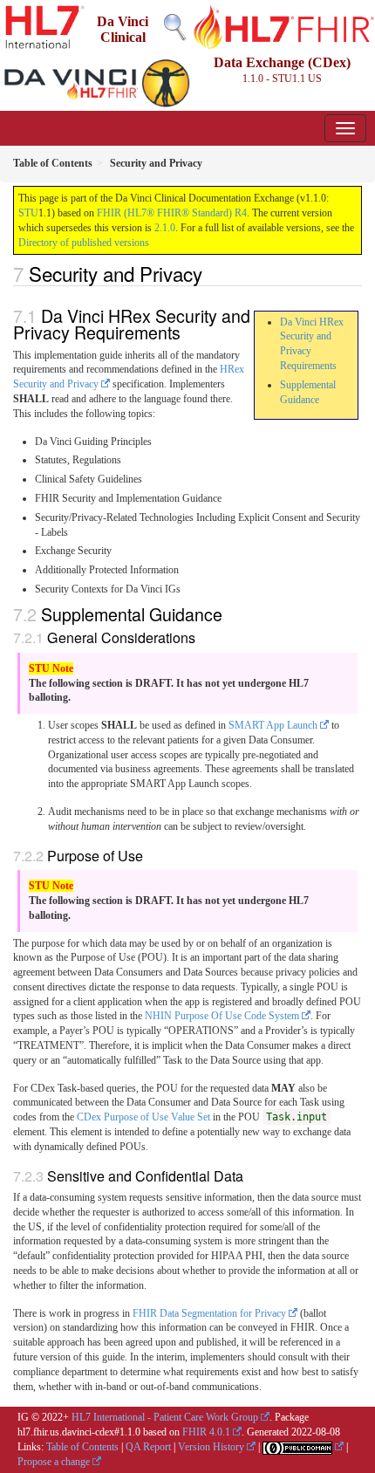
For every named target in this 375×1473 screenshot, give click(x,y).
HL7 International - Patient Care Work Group (165, 1417)
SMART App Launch (272, 725)
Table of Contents (82, 1447)
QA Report (148, 1447)
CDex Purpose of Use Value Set (143, 1117)
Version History (211, 1447)
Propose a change (53, 1462)
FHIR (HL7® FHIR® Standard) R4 (172, 213)
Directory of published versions (83, 242)
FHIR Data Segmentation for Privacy (209, 1313)
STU (28, 213)
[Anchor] (212, 273)
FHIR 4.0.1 (206, 1432)
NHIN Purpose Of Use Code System (222, 1016)
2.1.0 (164, 228)
